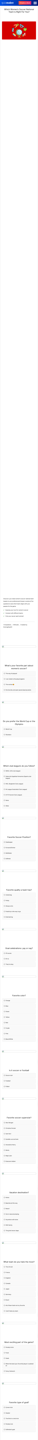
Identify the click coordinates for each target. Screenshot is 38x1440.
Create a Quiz (25, 3)
